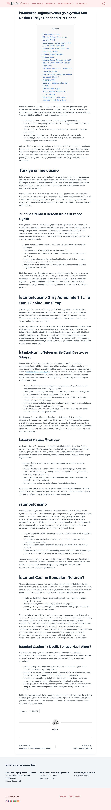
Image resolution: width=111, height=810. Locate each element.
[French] (9, 801)
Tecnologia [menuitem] (81, 4)
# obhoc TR (34, 711)
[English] (7, 801)
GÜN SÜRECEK (49, 80)
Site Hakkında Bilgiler (51, 89)
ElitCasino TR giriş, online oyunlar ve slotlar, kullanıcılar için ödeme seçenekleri (21, 775)
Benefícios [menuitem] (50, 4)
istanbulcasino (48, 57)
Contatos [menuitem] (74, 796)
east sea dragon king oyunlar (38, 372)
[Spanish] (18, 801)
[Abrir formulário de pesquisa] (103, 3)
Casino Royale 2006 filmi (84, 773)
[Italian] (12, 801)
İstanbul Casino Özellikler (53, 54)
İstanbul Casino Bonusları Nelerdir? (57, 60)
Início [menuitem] (26, 4)
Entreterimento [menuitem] (65, 4)
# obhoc (23, 711)
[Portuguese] (15, 801)
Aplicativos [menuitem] (37, 4)
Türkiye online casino (51, 34)
